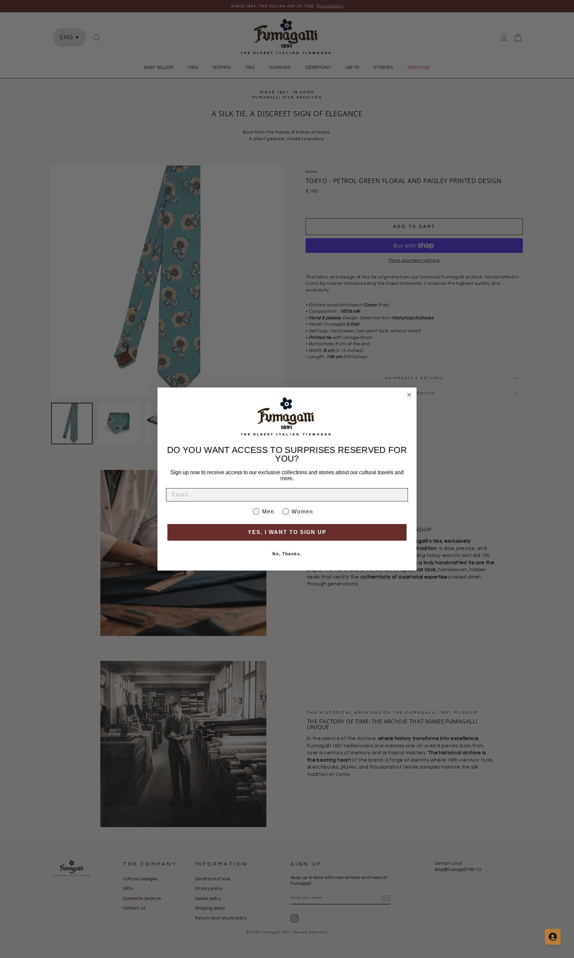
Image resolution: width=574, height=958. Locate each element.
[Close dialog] (409, 395)
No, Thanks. (287, 554)
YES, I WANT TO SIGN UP (287, 532)
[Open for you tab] (553, 937)
